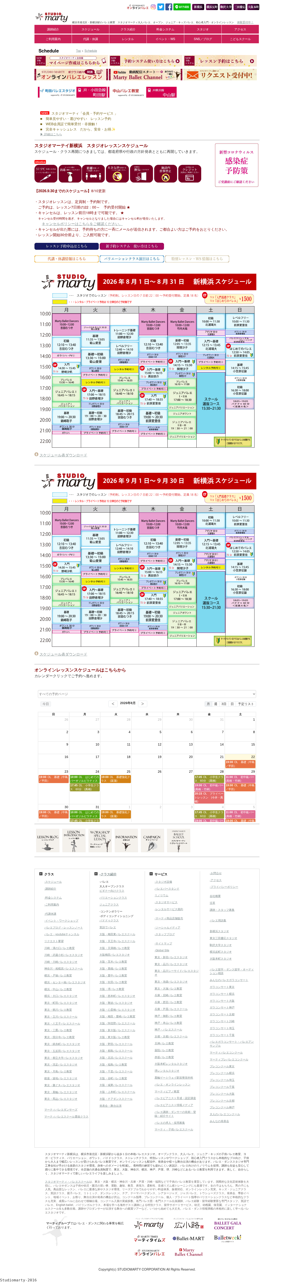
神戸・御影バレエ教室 (168, 1016)
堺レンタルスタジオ (167, 1070)
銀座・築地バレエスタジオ (60, 1078)
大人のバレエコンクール (225, 1114)
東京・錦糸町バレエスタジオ (62, 1044)
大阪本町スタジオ (221, 958)
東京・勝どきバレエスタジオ (62, 1085)
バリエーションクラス (113, 897)
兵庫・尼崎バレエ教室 (168, 995)
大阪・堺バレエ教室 (111, 989)
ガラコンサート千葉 (222, 1035)
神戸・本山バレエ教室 (168, 1023)
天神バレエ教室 (164, 1043)
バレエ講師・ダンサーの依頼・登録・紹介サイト (175, 1114)
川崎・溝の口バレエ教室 (59, 948)
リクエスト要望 (54, 941)
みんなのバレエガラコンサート (229, 980)
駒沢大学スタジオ (221, 945)
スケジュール (90, 29)
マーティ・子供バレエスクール (174, 1129)
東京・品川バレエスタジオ (171, 964)
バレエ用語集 (218, 920)
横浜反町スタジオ (221, 951)
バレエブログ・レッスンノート (63, 927)
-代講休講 (50, 913)
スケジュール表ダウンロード (63, 455)
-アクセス (216, 880)
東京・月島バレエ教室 (58, 1071)
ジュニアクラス (109, 904)
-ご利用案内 (51, 904)
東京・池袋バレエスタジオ (171, 981)
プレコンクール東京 (222, 1066)
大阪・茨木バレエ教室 (113, 961)
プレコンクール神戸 (222, 1107)
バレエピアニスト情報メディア (174, 1105)
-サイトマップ (163, 943)
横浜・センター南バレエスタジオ (65, 982)
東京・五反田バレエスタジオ (62, 1051)
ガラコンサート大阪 (222, 1000)
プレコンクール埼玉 (222, 1080)
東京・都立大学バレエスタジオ (63, 1058)
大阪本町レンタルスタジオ (171, 1063)
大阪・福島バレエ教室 (113, 1064)
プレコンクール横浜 (222, 1073)
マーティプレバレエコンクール (229, 1059)
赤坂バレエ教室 (164, 1057)
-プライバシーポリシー (224, 886)
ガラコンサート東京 (222, 987)
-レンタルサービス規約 (169, 909)
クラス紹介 (128, 29)
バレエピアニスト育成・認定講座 (175, 1098)
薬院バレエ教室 (164, 1050)
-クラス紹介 (108, 874)
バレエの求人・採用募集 (170, 1122)
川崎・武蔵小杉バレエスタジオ (63, 955)
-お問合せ (216, 873)
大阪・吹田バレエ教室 (113, 982)
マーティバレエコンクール (226, 1052)
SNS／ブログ (203, 39)
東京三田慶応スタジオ (223, 938)
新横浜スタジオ (219, 931)
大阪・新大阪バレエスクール (117, 1030)
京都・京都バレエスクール (171, 1036)
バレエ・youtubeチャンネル (61, 934)
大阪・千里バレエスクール (116, 1071)
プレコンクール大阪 (222, 1093)
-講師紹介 (50, 888)
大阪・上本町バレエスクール (117, 1092)
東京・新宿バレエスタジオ (171, 957)
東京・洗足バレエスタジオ (60, 1064)
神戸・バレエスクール (168, 1029)
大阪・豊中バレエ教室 (113, 975)
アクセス (240, 29)
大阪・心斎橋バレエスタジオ (117, 1009)
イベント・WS (165, 39)
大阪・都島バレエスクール (116, 1050)
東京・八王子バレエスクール (62, 1023)
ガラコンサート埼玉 (222, 1028)
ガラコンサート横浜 (222, 994)
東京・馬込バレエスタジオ (60, 1098)
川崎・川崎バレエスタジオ (60, 962)
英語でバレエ (107, 927)
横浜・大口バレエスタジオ (60, 996)
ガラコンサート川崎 (222, 1021)
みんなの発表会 (219, 1121)
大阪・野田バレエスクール (116, 1044)
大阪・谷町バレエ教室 (113, 1078)
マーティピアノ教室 (167, 1091)
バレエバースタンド (167, 888)
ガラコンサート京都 (222, 1014)
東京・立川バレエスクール (60, 1016)
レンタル (128, 39)
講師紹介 (53, 29)
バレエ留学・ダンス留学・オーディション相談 (232, 971)
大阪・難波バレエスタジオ (116, 1002)
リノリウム (161, 895)
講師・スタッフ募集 (222, 910)
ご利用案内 (53, 39)
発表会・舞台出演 (110, 1105)
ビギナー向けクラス (111, 890)
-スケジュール (53, 881)
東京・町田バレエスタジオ (60, 1002)
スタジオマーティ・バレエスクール (67, 1181)
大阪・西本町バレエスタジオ (117, 996)
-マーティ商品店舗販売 (169, 918)
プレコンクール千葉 (222, 1087)
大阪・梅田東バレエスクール (117, 934)
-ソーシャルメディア (167, 927)
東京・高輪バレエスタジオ (60, 1092)
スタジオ (203, 29)
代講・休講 (90, 39)
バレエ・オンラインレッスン (172, 1084)
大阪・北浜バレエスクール (116, 1057)
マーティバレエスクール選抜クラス (66, 1116)
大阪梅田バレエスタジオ (114, 954)
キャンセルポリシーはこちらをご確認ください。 (82, 223)
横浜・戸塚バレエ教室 (58, 975)
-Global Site (162, 950)
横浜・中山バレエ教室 (58, 989)
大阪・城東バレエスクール (116, 1085)
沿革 (212, 903)
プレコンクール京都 (222, 1100)
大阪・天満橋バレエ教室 (114, 948)
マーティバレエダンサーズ (60, 1109)
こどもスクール (240, 39)
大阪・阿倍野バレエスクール (117, 1023)
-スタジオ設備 (163, 881)
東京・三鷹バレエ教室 (58, 1030)
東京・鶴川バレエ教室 (58, 1009)
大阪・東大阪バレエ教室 (114, 1037)
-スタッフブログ (165, 934)
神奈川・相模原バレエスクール (63, 968)
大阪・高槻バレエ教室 (113, 968)
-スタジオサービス (166, 902)
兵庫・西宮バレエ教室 (168, 1002)
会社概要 (215, 896)
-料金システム (53, 897)
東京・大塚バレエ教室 (168, 988)
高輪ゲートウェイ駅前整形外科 (174, 1077)
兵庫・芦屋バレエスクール (171, 1009)
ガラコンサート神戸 (222, 1007)
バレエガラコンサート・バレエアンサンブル (232, 1043)
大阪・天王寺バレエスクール (117, 941)
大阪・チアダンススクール (116, 1098)
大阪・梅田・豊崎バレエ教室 (117, 1016)
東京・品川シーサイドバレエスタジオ (177, 972)
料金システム (165, 29)
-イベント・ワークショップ (61, 920)
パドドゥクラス (109, 920)
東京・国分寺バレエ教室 (59, 1037)
